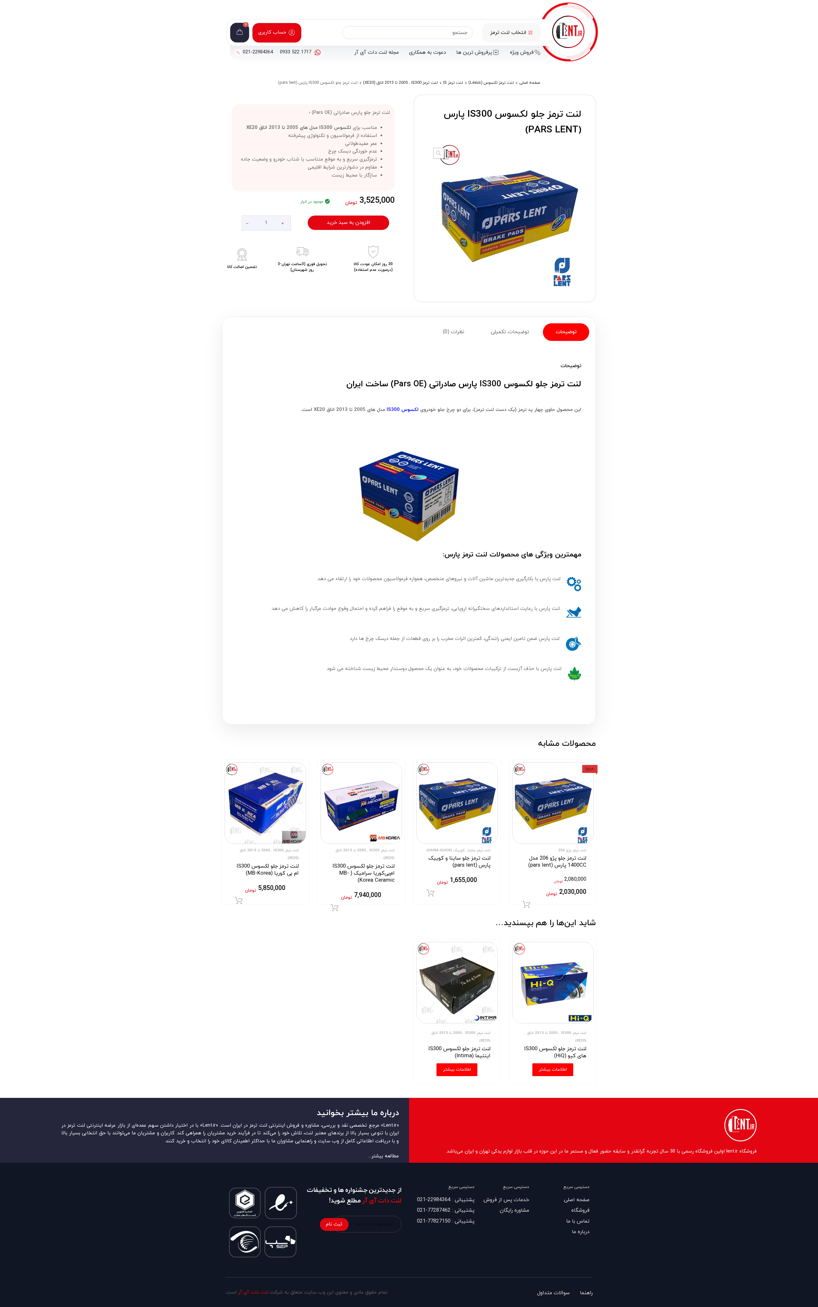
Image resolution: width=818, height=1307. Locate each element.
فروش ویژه (522, 52)
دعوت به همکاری (427, 52)
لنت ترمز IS (453, 83)
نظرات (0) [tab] (453, 331)
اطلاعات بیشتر (553, 1070)
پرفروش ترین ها (474, 52)
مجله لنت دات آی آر (376, 52)
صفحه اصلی (529, 83)
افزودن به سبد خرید (348, 222)
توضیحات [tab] (566, 331)
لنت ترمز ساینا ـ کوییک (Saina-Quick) (458, 850)
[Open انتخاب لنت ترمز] (530, 32)
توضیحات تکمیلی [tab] (510, 331)
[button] (438, 153)
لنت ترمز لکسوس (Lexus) (491, 83)
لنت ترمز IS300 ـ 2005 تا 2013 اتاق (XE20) (400, 83)
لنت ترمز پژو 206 (572, 850)
